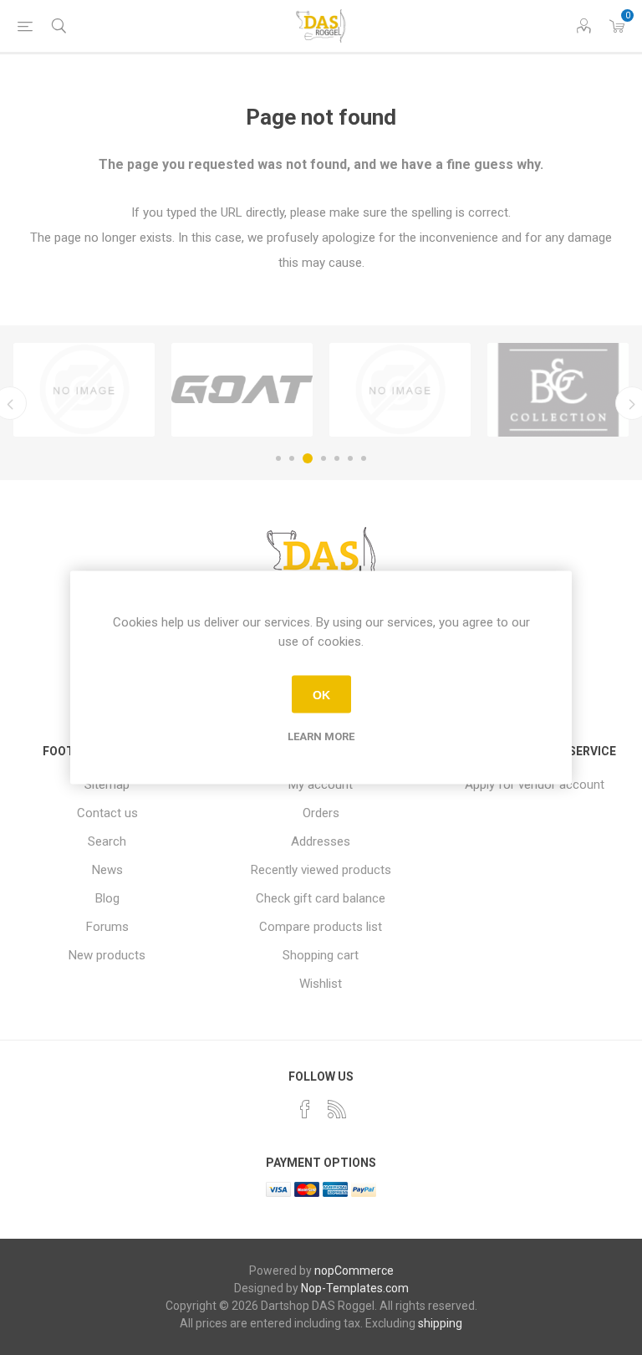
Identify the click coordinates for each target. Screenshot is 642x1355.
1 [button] (278, 458)
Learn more (321, 736)
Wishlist (320, 983)
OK (321, 694)
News (107, 869)
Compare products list (320, 926)
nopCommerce (354, 1270)
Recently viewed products (321, 869)
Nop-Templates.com (355, 1288)
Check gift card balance (320, 898)
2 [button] (291, 458)
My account (320, 784)
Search (107, 841)
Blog (107, 898)
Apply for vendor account (534, 784)
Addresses (320, 841)
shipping (440, 1323)
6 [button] (350, 458)
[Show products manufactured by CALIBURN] (84, 390)
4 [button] (323, 458)
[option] (84, 390)
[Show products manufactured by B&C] (558, 390)
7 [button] (363, 458)
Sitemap (107, 784)
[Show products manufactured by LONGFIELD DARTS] (400, 390)
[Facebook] (305, 1109)
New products (107, 955)
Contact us (107, 813)
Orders (321, 813)
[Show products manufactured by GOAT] (242, 390)
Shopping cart (321, 955)
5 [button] (336, 458)
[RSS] (337, 1109)
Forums (107, 926)
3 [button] (308, 458)
